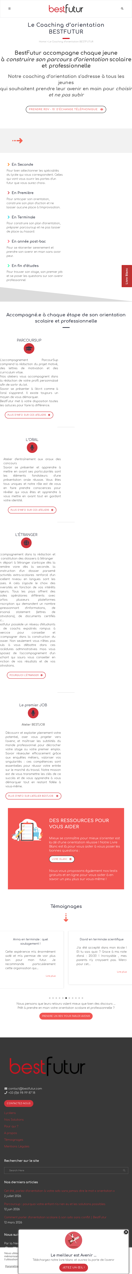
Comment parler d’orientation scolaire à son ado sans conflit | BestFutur (55, 1217)
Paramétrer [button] (12, 1266)
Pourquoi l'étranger (24, 675)
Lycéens (10, 1113)
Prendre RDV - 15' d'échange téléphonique (63, 109)
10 (79, 998)
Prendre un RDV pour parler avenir (66, 1016)
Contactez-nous (19, 1103)
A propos (10, 1133)
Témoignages (13, 1139)
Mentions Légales (16, 1146)
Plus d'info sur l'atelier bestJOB (31, 796)
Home (42, 41)
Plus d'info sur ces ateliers (27, 415)
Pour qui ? (11, 1126)
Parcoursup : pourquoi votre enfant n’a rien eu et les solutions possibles (54, 1204)
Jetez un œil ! (74, 1267)
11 (82, 998)
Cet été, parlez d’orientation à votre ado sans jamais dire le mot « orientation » (59, 1191)
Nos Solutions (14, 1119)
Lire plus (51, 968)
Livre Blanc (126, 276)
